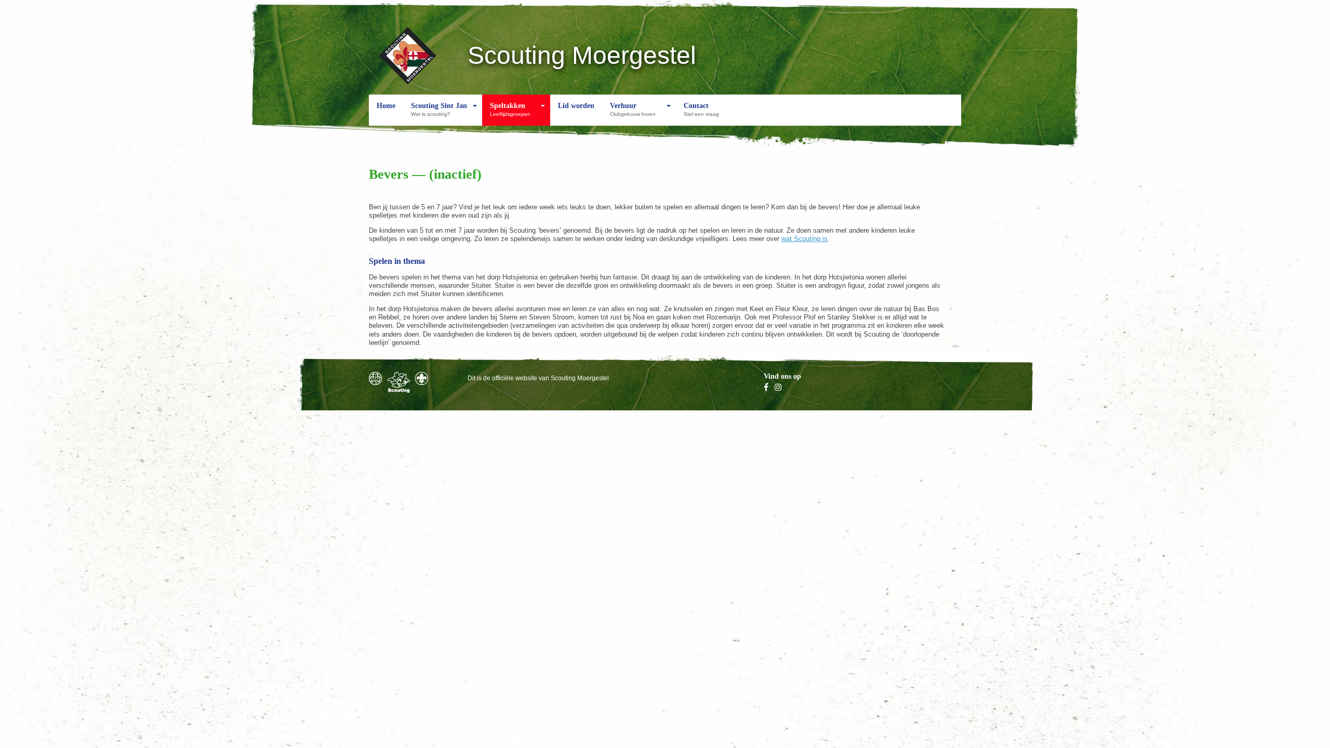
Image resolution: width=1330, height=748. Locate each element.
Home (386, 106)
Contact (701, 109)
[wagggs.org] (375, 378)
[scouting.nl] (399, 382)
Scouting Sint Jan (439, 109)
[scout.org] (421, 378)
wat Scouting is (804, 239)
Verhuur (633, 109)
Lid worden (576, 106)
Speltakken (510, 109)
